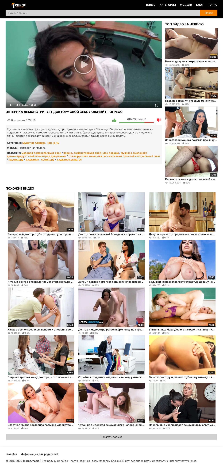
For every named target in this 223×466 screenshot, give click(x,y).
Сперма (40, 142)
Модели (186, 4)
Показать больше (111, 437)
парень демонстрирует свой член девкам (91, 152)
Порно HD (53, 142)
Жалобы (11, 454)
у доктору (47, 159)
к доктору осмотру (69, 159)
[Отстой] (158, 120)
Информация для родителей (39, 454)
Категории (168, 4)
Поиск (209, 13)
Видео (151, 4)
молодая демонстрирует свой (41, 152)
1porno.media (31, 461)
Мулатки (28, 142)
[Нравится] (114, 120)
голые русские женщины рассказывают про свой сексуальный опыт (114, 156)
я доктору (32, 159)
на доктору (16, 159)
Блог (199, 4)
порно (212, 4)
